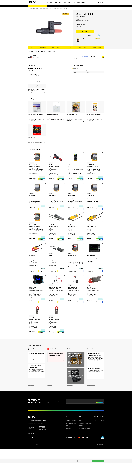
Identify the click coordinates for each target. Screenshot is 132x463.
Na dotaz (81, 176)
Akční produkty (68, 426)
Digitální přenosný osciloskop (34, 166)
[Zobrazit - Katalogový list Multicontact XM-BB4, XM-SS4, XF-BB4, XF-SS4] (37, 86)
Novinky (71, 348)
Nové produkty (68, 428)
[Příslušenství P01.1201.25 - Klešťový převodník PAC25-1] (56, 310)
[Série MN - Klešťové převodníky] (95, 279)
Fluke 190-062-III (90, 164)
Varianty (32, 47)
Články (69, 2)
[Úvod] (47, 2)
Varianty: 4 (31, 222)
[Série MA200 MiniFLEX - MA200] (75, 279)
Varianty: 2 (31, 162)
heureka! (99, 437)
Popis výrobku (43, 47)
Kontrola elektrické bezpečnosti (56, 5)
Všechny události (31, 385)
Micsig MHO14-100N (91, 255)
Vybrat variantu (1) (85, 31)
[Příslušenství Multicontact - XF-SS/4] (49, 27)
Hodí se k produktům (97, 47)
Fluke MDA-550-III (72, 255)
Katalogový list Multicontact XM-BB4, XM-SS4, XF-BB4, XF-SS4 (36, 90)
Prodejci (95, 420)
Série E (50, 164)
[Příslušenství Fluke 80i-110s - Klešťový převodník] (56, 217)
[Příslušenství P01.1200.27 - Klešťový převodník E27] (56, 157)
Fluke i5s (50, 255)
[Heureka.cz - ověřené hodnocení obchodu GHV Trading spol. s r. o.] (99, 35)
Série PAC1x (32, 317)
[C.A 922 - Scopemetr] (75, 157)
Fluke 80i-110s (52, 224)
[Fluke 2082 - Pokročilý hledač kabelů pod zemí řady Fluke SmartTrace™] (75, 359)
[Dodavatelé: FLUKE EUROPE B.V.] (65, 14)
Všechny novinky (70, 385)
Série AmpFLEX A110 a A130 (55, 287)
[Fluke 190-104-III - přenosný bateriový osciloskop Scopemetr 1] (37, 157)
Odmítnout (88, 461)
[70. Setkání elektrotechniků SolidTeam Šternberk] (36, 371)
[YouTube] (32, 438)
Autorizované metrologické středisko (85, 423)
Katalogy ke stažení (83, 47)
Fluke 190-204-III (71, 195)
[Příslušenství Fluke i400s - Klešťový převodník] (37, 248)
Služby (56, 2)
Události (32, 348)
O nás (60, 2)
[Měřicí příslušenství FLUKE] (76, 112)
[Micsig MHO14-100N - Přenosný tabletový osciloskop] (95, 248)
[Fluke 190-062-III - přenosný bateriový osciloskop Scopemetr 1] (95, 157)
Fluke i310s (89, 224)
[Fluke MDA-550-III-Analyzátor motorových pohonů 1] (75, 248)
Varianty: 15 (89, 285)
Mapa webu (102, 420)
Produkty (51, 2)
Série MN (89, 287)
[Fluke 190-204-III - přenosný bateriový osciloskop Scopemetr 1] (75, 188)
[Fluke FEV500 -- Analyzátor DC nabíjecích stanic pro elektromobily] (75, 376)
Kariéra (78, 2)
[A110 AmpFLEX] (56, 279)
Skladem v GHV (42, 176)
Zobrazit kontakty (31, 433)
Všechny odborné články (91, 385)
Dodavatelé (96, 418)
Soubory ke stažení (69, 47)
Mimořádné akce (53, 348)
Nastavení (81, 461)
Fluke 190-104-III (33, 164)
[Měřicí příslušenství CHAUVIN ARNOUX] (95, 112)
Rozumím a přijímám (98, 461)
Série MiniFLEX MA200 (72, 287)
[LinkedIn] (30, 438)
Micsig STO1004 (32, 287)
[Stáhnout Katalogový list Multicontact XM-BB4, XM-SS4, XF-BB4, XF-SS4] (44, 92)
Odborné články (92, 348)
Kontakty (83, 2)
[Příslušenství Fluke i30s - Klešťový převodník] (75, 217)
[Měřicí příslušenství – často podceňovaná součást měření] (95, 359)
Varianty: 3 (69, 253)
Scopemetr (70, 166)
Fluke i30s (70, 224)
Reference (80, 425)
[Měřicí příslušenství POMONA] (37, 134)
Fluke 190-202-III (52, 195)
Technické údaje (55, 47)
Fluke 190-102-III (33, 195)
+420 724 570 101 (97, 38)
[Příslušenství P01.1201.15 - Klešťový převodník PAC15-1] (37, 310)
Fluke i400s (32, 255)
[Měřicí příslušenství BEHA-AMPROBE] (37, 112)
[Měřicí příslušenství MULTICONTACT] (56, 112)
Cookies (101, 418)
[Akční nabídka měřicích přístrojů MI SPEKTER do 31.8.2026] (56, 357)
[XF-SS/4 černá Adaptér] (30, 57)
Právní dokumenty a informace (84, 426)
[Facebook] (28, 438)
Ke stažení (64, 2)
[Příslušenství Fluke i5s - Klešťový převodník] (56, 248)
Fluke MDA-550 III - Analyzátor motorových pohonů (75, 257)
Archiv (67, 429)
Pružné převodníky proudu (53, 288)
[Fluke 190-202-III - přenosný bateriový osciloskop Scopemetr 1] (56, 188)
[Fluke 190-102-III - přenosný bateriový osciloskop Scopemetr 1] (37, 188)
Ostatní (101, 416)
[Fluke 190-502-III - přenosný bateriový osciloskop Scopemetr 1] (95, 188)
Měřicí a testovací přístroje (37, 5)
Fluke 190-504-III (33, 224)
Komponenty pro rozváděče (75, 5)
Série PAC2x (51, 317)
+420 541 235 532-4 (42, 426)
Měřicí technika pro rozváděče (94, 5)
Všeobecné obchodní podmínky (84, 428)
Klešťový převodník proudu (53, 226)
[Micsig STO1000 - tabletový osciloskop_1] (37, 279)
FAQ (79, 429)
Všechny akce (49, 385)
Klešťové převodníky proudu (54, 166)
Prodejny (95, 421)
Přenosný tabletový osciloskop (92, 256)
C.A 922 (69, 164)
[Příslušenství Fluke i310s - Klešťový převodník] (95, 217)
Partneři (73, 2)
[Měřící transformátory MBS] (95, 372)
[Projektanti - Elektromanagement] (36, 357)
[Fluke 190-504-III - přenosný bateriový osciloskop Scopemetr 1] (37, 217)
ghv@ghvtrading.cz (42, 427)
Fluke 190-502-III (90, 195)
